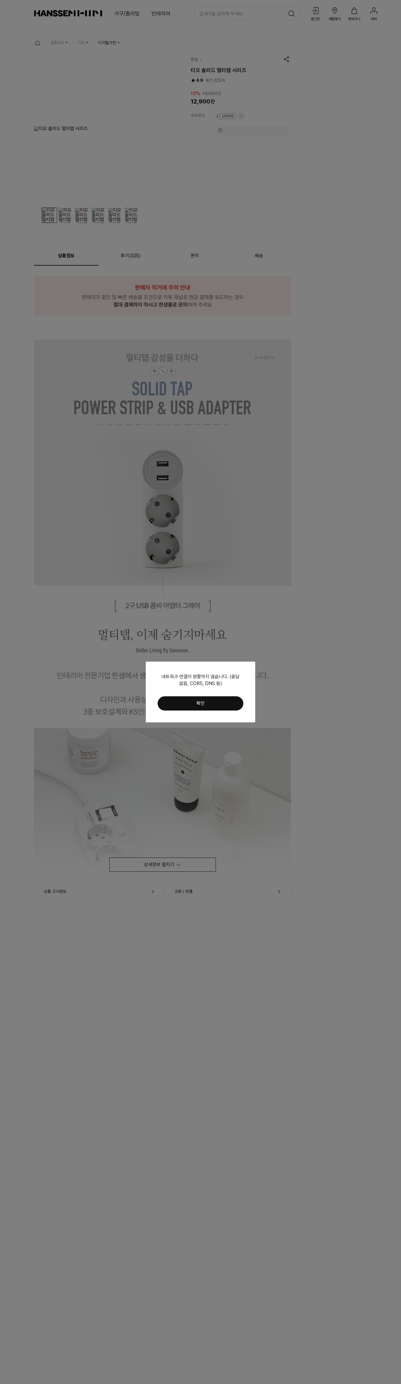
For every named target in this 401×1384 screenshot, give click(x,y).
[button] (200, 703)
